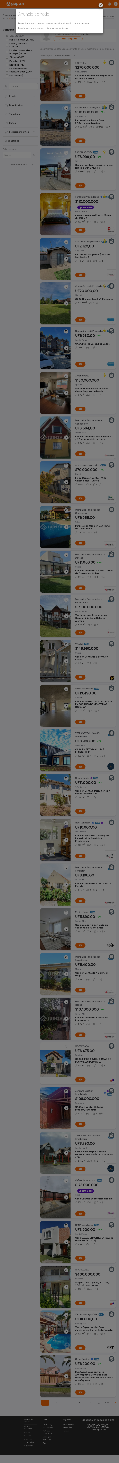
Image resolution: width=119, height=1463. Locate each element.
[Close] (101, 5)
